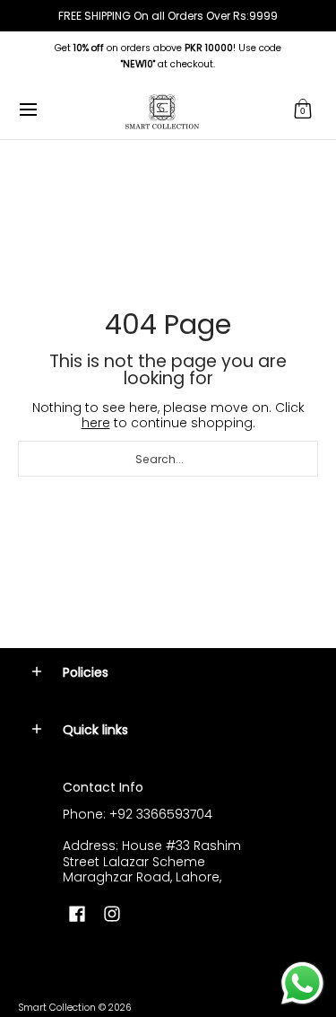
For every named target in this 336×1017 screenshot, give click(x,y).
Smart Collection (57, 1007)
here (96, 423)
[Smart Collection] (162, 110)
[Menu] (27, 110)
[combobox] (168, 459)
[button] (303, 110)
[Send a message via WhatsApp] (302, 983)
